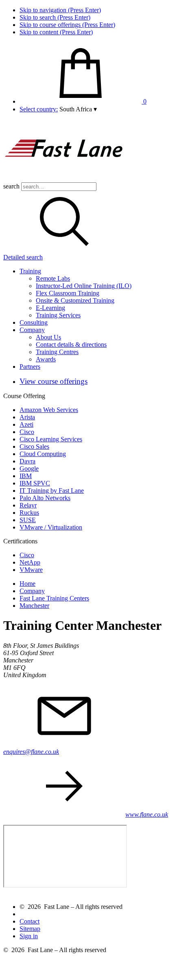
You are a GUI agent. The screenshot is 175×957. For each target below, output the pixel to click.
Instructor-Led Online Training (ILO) (83, 285)
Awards (46, 359)
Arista (27, 417)
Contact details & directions (71, 344)
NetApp (30, 562)
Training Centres (57, 351)
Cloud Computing (43, 453)
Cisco (27, 431)
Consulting (34, 322)
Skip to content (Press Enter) (56, 32)
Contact (29, 921)
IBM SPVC (35, 483)
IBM (26, 475)
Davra (27, 461)
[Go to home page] (64, 178)
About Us (48, 337)
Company (32, 329)
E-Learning (50, 307)
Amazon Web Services (49, 409)
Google (29, 468)
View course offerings (54, 381)
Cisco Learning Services (51, 439)
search (11, 186)
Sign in (29, 936)
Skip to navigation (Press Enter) (60, 10)
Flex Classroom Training (67, 293)
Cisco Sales (34, 446)
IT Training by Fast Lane (52, 490)
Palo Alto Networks (45, 497)
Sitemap (30, 928)
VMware (31, 569)
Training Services (58, 315)
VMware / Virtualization (51, 527)
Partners (30, 366)
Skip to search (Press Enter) (55, 17)
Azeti (26, 424)
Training (30, 271)
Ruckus (29, 512)
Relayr (28, 505)
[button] (78, 109)
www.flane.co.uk (146, 814)
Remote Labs (53, 278)
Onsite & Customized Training (75, 300)
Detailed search (23, 257)
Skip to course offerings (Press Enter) (67, 24)
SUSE (28, 519)
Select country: (39, 109)
